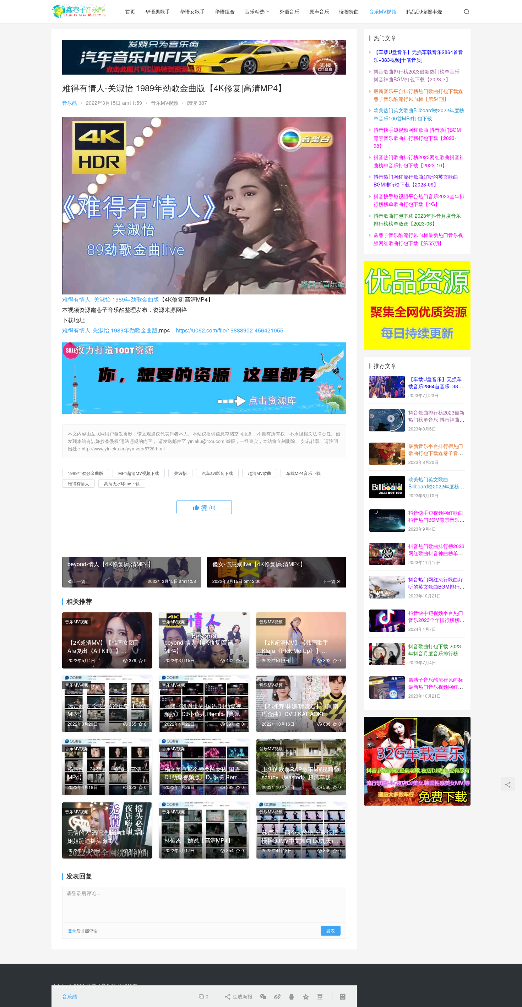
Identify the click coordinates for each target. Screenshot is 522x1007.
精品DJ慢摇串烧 (424, 11)
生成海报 (241, 996)
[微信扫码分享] (263, 996)
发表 (330, 930)
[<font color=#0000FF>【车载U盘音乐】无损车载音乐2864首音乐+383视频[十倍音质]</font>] (387, 379)
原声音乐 (319, 11)
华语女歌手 (192, 11)
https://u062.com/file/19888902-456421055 (229, 330)
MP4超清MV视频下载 (138, 473)
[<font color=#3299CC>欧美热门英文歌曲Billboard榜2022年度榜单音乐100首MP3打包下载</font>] (387, 479)
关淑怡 (102, 299)
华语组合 (225, 11)
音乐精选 (255, 11)
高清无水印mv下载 (122, 483)
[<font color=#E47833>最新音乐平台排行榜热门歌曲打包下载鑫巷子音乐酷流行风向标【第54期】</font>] (387, 446)
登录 (72, 930)
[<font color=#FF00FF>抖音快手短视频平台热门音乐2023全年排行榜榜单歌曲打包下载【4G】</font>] (387, 613)
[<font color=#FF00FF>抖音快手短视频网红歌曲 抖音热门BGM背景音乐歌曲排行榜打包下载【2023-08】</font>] (387, 513)
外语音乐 (289, 11)
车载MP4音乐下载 (303, 473)
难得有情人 (76, 299)
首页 (130, 11)
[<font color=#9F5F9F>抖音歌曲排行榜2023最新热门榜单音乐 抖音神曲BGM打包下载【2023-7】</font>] (387, 413)
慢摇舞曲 (349, 11)
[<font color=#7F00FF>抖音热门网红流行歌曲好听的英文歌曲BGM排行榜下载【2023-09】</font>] (387, 580)
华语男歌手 (157, 11)
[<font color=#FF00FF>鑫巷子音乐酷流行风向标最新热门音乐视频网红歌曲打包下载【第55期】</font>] (387, 680)
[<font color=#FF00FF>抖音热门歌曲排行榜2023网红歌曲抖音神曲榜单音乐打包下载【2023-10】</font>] (387, 546)
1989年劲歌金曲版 (135, 299)
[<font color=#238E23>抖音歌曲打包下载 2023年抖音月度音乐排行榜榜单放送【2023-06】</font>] (387, 646)
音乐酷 (69, 102)
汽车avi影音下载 (217, 473)
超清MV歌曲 (259, 473)
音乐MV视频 (382, 11)
